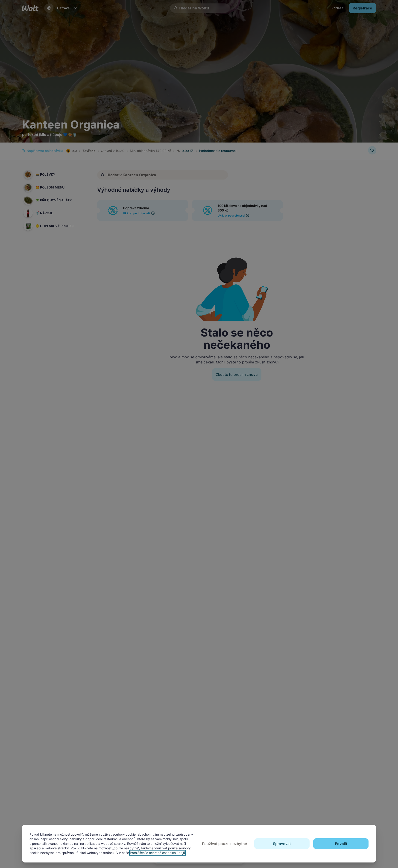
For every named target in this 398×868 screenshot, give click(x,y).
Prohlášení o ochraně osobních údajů (157, 853)
